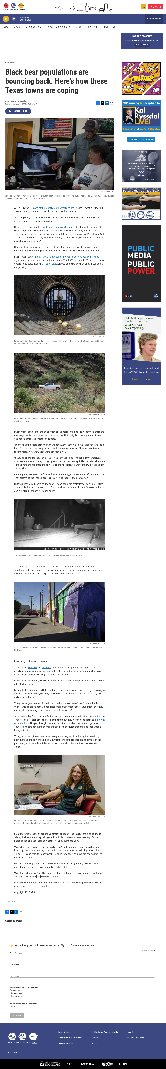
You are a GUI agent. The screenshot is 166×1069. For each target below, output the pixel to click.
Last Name (14, 976)
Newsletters (110, 27)
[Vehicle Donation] (141, 204)
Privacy (95, 1038)
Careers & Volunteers (135, 1038)
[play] (6, 18)
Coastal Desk (17, 996)
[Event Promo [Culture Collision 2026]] (141, 78)
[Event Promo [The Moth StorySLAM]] (141, 166)
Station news (17, 1007)
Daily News (16, 990)
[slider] (17, 18)
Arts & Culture (33, 27)
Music (17, 27)
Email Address (16, 953)
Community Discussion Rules (70, 1038)
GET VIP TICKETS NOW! (141, 139)
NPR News (9, 62)
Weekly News (17, 993)
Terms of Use (63, 1032)
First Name (14, 965)
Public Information (65, 1044)
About (79, 27)
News (5, 27)
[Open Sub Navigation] (10, 27)
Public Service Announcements (105, 1032)
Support (92, 27)
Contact (129, 1032)
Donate (157, 6)
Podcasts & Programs (59, 27)
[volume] (13, 19)
